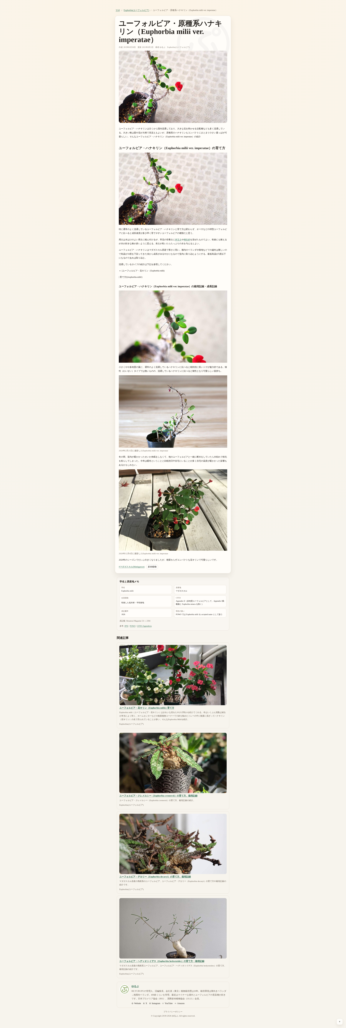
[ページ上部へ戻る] (340, 1022)
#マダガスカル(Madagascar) (131, 567)
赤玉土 (178, 239)
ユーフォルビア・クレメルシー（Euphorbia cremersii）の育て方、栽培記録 (158, 795)
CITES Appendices (144, 626)
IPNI (126, 626)
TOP (118, 10)
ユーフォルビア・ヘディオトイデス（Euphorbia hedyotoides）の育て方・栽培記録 (161, 961)
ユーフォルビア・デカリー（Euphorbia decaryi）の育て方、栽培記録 (155, 876)
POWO (132, 626)
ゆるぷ (162, 47)
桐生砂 (187, 239)
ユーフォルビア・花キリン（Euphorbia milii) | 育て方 (146, 708)
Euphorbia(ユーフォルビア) (136, 10)
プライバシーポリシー (173, 1012)
